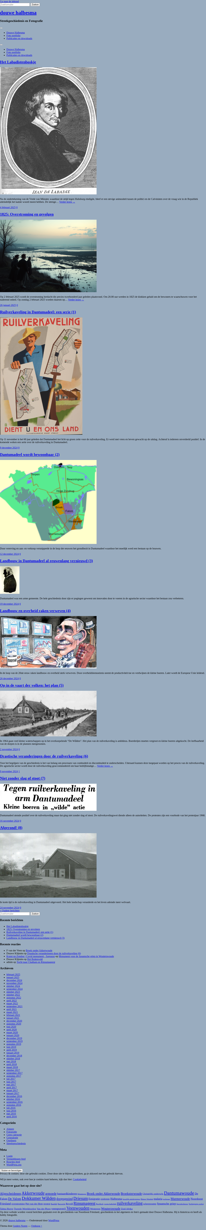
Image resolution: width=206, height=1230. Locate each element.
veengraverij (58, 1208)
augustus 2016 (13, 1105)
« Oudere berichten (9, 910)
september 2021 (14, 1006)
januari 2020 (12, 1035)
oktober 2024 (13, 986)
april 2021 (11, 1009)
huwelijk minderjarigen (131, 1199)
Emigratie (94, 1198)
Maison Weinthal (147, 1199)
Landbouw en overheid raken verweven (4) (35, 611)
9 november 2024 (9, 771)
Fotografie (11, 1131)
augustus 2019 (13, 1044)
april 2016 (11, 1116)
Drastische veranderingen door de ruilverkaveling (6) (44, 756)
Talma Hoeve (6, 1208)
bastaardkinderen (67, 1193)
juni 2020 (11, 1026)
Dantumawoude (179, 1193)
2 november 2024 (9, 749)
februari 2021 (13, 1015)
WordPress (53, 1220)
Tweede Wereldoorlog (25, 1208)
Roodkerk (99, 1204)
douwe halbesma (18, 12)
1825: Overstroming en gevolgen (27, 214)
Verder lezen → (67, 202)
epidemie (105, 1199)
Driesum (80, 1198)
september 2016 (14, 1102)
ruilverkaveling (130, 1203)
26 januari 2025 (8, 305)
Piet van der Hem (34, 1203)
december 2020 (14, 1020)
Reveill (69, 1203)
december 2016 (14, 1096)
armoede (50, 1193)
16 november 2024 (9, 820)
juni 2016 (11, 1110)
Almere (10, 1129)
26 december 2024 (9, 678)
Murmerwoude (180, 1198)
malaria (158, 1198)
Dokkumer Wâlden (39, 1198)
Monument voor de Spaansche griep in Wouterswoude (86, 956)
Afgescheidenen (10, 1193)
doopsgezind (64, 1198)
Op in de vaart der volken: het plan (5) (32, 685)
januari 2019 (12, 1052)
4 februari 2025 (8, 207)
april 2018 (11, 1064)
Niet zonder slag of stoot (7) (22, 778)
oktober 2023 (13, 992)
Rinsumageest (84, 1203)
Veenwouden (77, 1208)
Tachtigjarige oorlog (196, 1204)
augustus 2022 (13, 997)
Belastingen (82, 1194)
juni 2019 (11, 1047)
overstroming (18, 1203)
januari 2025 (12, 977)
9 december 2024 (9, 447)
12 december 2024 (9, 554)
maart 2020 (12, 1032)
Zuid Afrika (127, 1208)
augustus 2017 (13, 1076)
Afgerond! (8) (11, 828)
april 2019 (11, 1049)
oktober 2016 (13, 1099)
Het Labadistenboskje (18, 62)
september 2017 (14, 1073)
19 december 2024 (9, 604)
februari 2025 (13, 974)
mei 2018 (11, 1061)
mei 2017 (11, 1084)
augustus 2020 (13, 1023)
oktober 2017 (13, 1070)
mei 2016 (11, 1113)
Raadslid (54, 1204)
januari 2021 (12, 1018)
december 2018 (14, 1055)
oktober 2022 (13, 994)
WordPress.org (13, 1164)
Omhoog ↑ (36, 1226)
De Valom (14, 1198)
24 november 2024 (9, 907)
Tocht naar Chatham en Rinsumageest (36, 962)
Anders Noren (20, 1226)
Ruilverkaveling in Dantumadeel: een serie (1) (38, 312)
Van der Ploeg (44, 1208)
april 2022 (11, 1000)
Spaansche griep (166, 1203)
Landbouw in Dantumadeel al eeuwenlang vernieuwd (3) (46, 561)
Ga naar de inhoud (9, 1)
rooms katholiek (110, 1204)
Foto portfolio (13, 35)
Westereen (95, 1208)
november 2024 (14, 983)
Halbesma (116, 1198)
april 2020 (11, 1029)
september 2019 (14, 1041)
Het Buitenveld (35, 959)
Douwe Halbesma (15, 32)
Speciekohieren (182, 1204)
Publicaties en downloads (19, 38)
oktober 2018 (13, 1058)
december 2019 (14, 1038)
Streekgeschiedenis (16, 1143)
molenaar (166, 1199)
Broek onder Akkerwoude (39, 950)
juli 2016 (10, 1107)
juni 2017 (11, 1081)
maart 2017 (12, 1090)
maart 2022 (12, 1003)
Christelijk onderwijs (153, 1193)
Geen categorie (14, 1134)
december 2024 (14, 980)
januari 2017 (12, 1093)
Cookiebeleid (79, 1179)
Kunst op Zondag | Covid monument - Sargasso (30, 956)
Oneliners (11, 1140)
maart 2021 (12, 1012)
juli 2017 (10, 1078)
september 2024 (14, 989)
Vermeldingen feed (16, 1159)
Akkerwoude (33, 1193)
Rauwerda (61, 1204)
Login (9, 1156)
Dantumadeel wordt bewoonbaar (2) (30, 454)
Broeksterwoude (131, 1193)
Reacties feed (13, 1161)
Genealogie (12, 1137)
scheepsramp (149, 1203)
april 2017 (11, 1087)
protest (46, 1203)
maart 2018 (12, 1067)
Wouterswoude (110, 1208)
